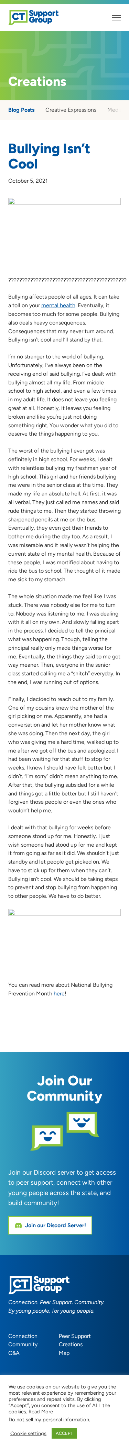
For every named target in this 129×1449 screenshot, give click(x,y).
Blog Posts (21, 110)
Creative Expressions (70, 110)
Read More (41, 1412)
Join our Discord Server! (55, 1225)
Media (114, 110)
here (59, 993)
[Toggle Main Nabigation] (116, 17)
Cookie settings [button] (28, 1433)
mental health (58, 305)
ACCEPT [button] (64, 1433)
